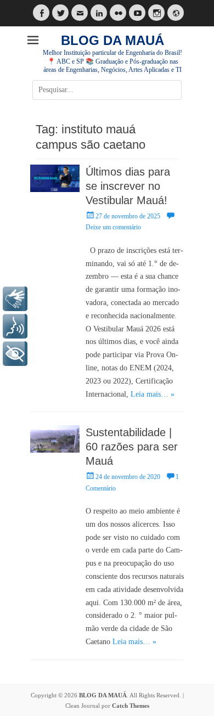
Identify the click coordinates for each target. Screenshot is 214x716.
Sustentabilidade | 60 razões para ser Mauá (132, 446)
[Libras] (15, 298)
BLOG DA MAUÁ (112, 40)
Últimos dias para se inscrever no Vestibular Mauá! (128, 186)
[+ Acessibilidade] (15, 353)
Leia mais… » (152, 394)
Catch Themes (130, 705)
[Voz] (15, 326)
